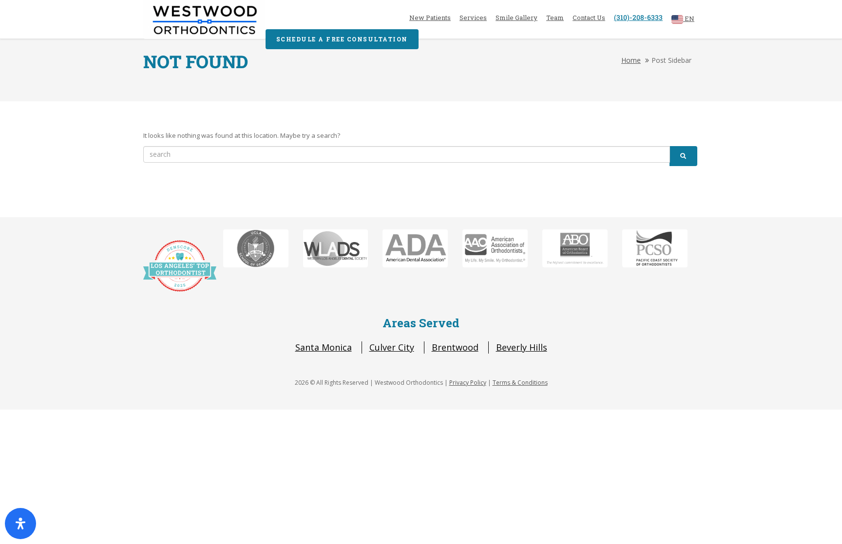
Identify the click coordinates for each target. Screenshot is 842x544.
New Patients (430, 17)
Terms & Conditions (520, 382)
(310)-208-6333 (638, 17)
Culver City (391, 347)
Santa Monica (323, 347)
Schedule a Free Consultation (342, 39)
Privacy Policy (467, 382)
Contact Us (589, 17)
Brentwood (455, 347)
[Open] (20, 523)
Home (631, 60)
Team (555, 17)
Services (473, 17)
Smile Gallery (516, 17)
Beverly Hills (521, 347)
